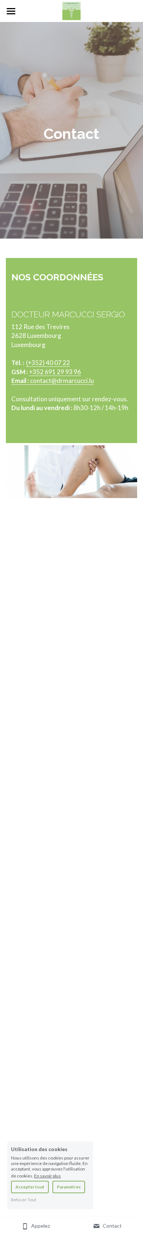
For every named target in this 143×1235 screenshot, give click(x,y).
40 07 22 (58, 362)
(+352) (36, 362)
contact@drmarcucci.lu (62, 380)
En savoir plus (47, 1175)
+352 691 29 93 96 (55, 372)
